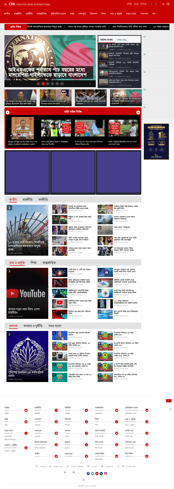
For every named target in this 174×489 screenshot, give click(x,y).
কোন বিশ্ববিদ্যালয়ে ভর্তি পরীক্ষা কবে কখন (105, 26)
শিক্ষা (103, 13)
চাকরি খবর (129, 430)
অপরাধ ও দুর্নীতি (10, 445)
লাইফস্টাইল (99, 453)
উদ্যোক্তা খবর (130, 442)
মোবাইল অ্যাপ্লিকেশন (77, 467)
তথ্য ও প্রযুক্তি (116, 13)
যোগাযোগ (94, 467)
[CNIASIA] (85, 480)
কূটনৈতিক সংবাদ (58, 13)
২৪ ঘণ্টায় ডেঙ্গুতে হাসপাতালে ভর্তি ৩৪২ (145, 26)
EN (156, 4)
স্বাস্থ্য (72, 13)
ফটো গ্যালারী (100, 430)
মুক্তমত (67, 442)
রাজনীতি (18, 13)
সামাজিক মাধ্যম (58, 467)
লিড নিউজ (129, 453)
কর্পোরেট (42, 467)
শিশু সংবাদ (99, 442)
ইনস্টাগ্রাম (143, 4)
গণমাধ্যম (144, 13)
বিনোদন (93, 13)
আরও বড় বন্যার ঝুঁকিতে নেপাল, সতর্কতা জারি (62, 26)
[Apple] (77, 473)
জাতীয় (7, 13)
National (68, 453)
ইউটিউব (129, 4)
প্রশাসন (67, 430)
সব (153, 13)
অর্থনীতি (29, 13)
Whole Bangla (10, 439)
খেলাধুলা (82, 13)
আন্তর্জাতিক (42, 13)
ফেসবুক (136, 4)
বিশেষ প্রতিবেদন (41, 442)
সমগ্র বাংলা (131, 13)
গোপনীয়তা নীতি (131, 467)
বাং (152, 4)
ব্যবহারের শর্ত (109, 467)
